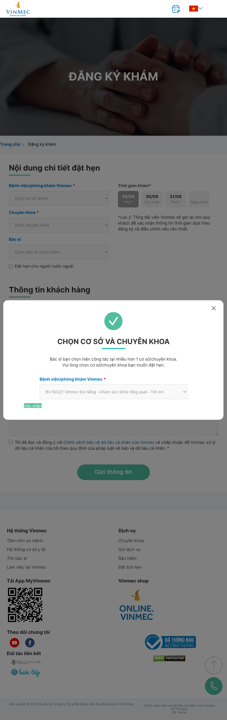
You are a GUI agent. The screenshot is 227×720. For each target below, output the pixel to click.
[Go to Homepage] (18, 8)
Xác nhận (33, 405)
